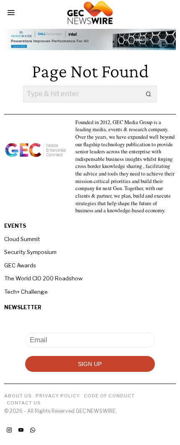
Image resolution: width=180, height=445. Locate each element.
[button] (148, 94)
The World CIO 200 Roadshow (43, 278)
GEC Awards (20, 265)
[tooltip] (9, 430)
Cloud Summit (22, 239)
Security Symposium (30, 252)
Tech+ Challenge (26, 291)
